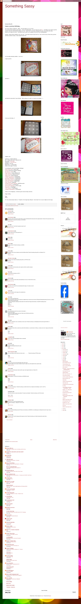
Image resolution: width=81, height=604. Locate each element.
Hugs (7, 530)
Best (13, 178)
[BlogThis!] (19, 204)
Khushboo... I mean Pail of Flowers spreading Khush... (69, 369)
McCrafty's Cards (11, 258)
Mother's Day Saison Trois (67, 399)
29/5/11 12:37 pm (11, 316)
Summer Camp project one (67, 381)
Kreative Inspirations (64, 284)
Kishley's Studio (9, 526)
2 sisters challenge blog (9, 177)
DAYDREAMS (8, 455)
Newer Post (7, 439)
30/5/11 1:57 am (10, 348)
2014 (63, 343)
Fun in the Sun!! (8, 523)
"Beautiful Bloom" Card (9, 497)
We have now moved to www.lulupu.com (12, 545)
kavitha (9, 265)
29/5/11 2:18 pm (10, 333)
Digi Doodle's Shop (8, 178)
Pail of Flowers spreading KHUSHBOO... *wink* (67, 388)
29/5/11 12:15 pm (11, 287)
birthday (9, 205)
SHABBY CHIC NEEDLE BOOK (11, 541)
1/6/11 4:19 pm (10, 411)
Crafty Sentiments (8, 174)
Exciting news (65, 394)
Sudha (9, 290)
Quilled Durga (8, 456)
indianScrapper (9, 559)
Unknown (9, 211)
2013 (63, 345)
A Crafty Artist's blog (10, 511)
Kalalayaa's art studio (10, 481)
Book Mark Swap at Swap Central (11, 560)
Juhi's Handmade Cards (10, 474)
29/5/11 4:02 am (10, 262)
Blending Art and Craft (10, 507)
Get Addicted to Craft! (10, 500)
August (64, 355)
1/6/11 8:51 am (10, 396)
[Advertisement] (31, 430)
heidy (9, 343)
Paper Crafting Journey (9, 179)
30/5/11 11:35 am (11, 365)
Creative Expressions (10, 492)
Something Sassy (19, 6)
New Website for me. (9, 478)
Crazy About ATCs (9, 563)
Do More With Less (9, 448)
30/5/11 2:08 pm (10, 371)
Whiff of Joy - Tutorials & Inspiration (12, 529)
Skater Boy (64, 379)
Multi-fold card (13, 205)
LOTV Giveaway (65, 391)
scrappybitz (10, 337)
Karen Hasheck (11, 217)
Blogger (49, 595)
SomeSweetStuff (9, 503)
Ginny (9, 271)
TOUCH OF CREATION (10, 522)
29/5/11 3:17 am (10, 254)
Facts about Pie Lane (66, 371)
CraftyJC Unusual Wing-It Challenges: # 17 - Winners (14, 549)
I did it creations (8, 188)
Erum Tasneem (10, 284)
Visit (64, 327)
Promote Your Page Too (64, 298)
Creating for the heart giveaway (68, 384)
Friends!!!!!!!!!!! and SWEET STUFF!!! (12, 534)
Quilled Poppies (65, 372)
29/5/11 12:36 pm (11, 306)
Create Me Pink (9, 496)
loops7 (42, 595)
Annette (9, 368)
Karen (9, 408)
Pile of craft (8, 583)
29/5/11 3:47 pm (10, 339)
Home (31, 439)
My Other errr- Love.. (66, 402)
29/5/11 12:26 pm (11, 293)
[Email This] (18, 204)
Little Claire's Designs (9, 181)
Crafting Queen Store (10, 544)
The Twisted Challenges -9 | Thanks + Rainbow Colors (14, 493)
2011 (63, 348)
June (64, 358)
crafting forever (9, 477)
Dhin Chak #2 (65, 367)
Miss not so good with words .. (11, 466)
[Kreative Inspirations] (64, 297)
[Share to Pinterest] (23, 204)
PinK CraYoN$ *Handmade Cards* (12, 574)
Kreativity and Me (9, 555)
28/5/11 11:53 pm (11, 233)
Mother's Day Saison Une (67, 406)
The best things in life (66, 364)
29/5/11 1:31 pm (10, 323)
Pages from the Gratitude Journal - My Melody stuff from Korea (16, 449)
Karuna (9, 326)
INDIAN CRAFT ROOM (10, 585)
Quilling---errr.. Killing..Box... (67, 389)
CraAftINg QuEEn (9, 537)
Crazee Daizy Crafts (10, 566)
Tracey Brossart (13, 162)
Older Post (55, 439)
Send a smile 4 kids (8, 169)
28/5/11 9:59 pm (10, 221)
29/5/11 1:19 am (10, 247)
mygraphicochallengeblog (9, 189)
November (65, 351)
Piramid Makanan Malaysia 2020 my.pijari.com (13, 467)
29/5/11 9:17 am (10, 274)
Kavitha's (6, 170)
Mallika (9, 237)
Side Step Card (65, 382)
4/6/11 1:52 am (10, 417)
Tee (8, 361)
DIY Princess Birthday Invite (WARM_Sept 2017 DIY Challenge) (16, 512)
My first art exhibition (9, 571)
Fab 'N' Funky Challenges (9, 185)
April (64, 408)
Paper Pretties (7, 172)
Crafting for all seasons (9, 176)
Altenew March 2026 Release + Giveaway (12, 460)
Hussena (9, 278)
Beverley (9, 414)
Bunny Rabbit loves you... (67, 362)
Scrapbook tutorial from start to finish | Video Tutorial (14, 471)
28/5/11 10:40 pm (11, 227)
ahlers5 (9, 243)
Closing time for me (9, 567)
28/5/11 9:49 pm (10, 213)
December (65, 349)
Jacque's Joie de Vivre (10, 533)
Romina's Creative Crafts (11, 540)
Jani (8, 309)
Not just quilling (9, 581)
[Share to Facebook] (22, 204)
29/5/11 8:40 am (10, 268)
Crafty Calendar (8, 182)
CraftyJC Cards (9, 518)
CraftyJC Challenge (9, 548)
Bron (9, 320)
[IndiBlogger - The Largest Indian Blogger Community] (65, 193)
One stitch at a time (9, 171)
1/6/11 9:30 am (10, 405)
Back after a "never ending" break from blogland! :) (14, 575)
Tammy (9, 250)
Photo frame (8, 508)
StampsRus (7, 186)
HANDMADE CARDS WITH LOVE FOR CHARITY (15, 451)
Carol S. (9, 385)
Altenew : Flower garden (10, 482)
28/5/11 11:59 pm (11, 240)
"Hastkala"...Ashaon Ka (10, 587)
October (64, 352)
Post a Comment (9, 419)
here (42, 29)
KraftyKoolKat (10, 374)
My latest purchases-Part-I (67, 392)
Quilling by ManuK (9, 485)
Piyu (8, 224)
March (64, 410)
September (65, 354)
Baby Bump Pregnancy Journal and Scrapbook (13, 538)
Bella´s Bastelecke (11, 351)
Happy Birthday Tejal (9, 556)
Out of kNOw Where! (10, 570)
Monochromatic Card (66, 378)
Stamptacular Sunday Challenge (11, 183)
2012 (63, 346)
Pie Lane (16, 205)
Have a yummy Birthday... (67, 365)
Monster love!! (8, 519)
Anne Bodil (12, 161)
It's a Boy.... (64, 385)
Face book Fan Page (66, 375)
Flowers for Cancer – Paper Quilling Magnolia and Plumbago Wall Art (16, 486)
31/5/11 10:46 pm (11, 388)
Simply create (7, 175)
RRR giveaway (65, 361)
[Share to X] (20, 204)
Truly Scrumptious (8, 184)
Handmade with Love (10, 470)
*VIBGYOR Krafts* (9, 459)
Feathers (7, 452)
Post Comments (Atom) (14, 441)
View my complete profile (65, 339)
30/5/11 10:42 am (11, 357)
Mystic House (8, 504)
